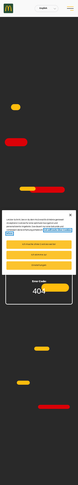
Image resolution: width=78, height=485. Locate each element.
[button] (46, 8)
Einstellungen (39, 265)
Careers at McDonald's (8, 8)
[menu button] (70, 8)
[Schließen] (70, 214)
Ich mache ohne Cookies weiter (39, 245)
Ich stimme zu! (39, 255)
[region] (39, 242)
